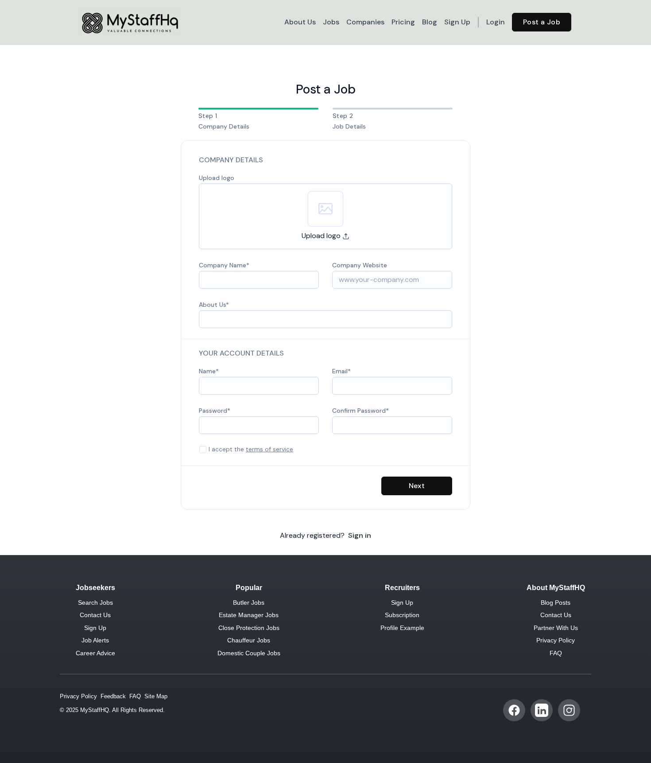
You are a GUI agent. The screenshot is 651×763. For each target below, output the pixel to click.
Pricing (403, 22)
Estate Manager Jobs (249, 614)
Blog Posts (555, 602)
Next (417, 485)
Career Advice (95, 653)
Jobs (331, 22)
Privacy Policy (555, 640)
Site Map (155, 696)
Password (213, 411)
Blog (429, 22)
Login (495, 22)
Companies (365, 22)
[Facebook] (514, 710)
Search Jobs (95, 602)
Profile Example (402, 627)
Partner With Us (556, 627)
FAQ (556, 653)
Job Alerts (95, 640)
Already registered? (325, 535)
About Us (300, 22)
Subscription (402, 614)
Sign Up (457, 22)
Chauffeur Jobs (248, 640)
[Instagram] (569, 710)
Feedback (113, 696)
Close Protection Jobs (248, 627)
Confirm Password (359, 411)
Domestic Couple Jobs (248, 653)
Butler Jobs (248, 602)
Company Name (222, 265)
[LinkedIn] (542, 710)
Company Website (359, 265)
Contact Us (95, 614)
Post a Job (541, 22)
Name (207, 371)
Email (340, 371)
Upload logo (216, 178)
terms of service (269, 449)
